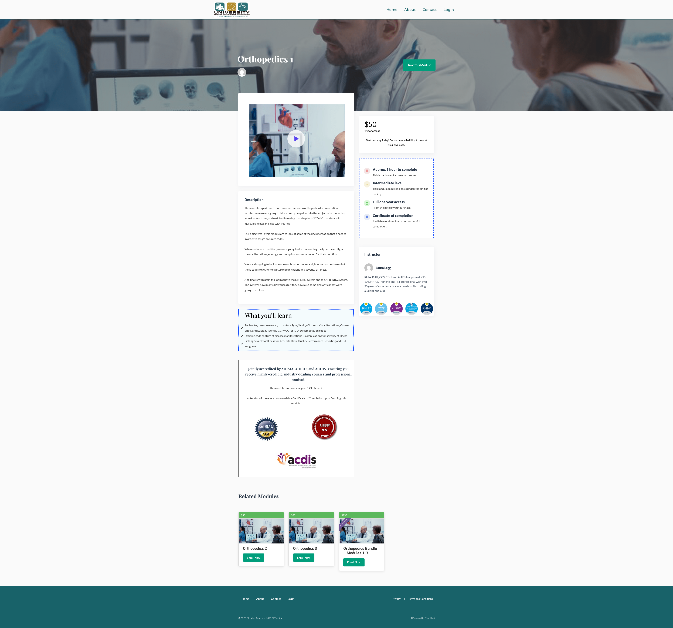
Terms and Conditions (420, 598)
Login (449, 10)
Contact (430, 10)
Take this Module (419, 65)
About (410, 10)
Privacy (396, 598)
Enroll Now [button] (253, 557)
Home (391, 10)
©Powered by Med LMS (423, 618)
